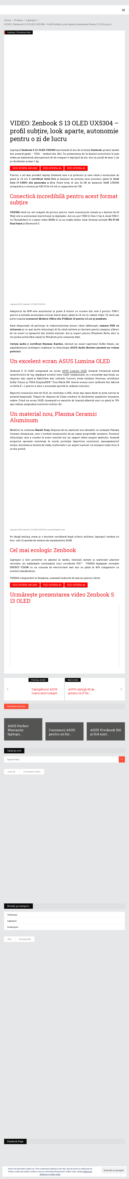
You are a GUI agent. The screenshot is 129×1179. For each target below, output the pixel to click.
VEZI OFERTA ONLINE (24, 168)
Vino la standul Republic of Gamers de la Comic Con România (62, 1106)
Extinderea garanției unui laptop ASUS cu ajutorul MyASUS (43, 821)
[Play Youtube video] (64, 636)
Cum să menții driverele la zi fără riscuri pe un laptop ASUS (43, 831)
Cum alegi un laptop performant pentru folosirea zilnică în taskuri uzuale (52, 810)
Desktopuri (12, 927)
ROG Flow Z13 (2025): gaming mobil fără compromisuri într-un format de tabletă (54, 862)
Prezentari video (24, 32)
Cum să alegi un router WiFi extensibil (31, 790)
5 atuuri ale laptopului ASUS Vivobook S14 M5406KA (39, 882)
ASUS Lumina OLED (74, 370)
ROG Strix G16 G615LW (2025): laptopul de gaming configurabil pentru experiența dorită (59, 851)
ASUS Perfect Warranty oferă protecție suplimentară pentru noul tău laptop (71, 1011)
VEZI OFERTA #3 (76, 168)
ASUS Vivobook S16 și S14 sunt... (105, 732)
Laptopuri (11, 32)
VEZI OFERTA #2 (52, 168)
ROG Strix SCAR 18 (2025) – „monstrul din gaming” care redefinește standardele (54, 892)
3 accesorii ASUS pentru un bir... (62, 732)
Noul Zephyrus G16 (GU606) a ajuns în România (54, 963)
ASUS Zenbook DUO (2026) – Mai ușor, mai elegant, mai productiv (64, 1027)
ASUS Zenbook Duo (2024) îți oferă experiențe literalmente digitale (47, 780)
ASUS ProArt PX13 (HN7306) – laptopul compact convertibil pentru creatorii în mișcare (59, 872)
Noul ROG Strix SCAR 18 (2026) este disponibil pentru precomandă (65, 979)
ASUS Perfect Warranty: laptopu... (18, 730)
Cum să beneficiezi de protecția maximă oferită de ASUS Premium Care (49, 800)
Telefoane (12, 914)
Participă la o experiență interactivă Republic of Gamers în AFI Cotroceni (69, 1090)
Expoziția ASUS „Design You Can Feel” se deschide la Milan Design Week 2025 (71, 1122)
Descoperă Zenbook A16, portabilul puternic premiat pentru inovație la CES (52, 841)
